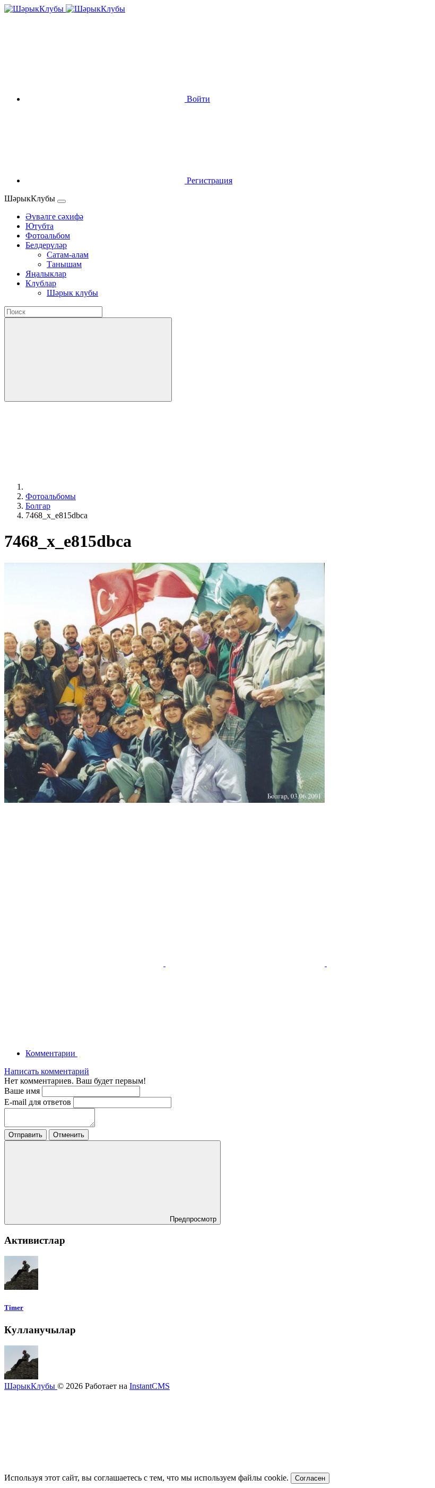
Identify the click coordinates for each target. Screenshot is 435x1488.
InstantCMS (149, 1385)
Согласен (310, 1478)
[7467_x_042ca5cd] (246, 963)
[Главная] (105, 486)
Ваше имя (23, 1090)
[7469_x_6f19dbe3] (85, 963)
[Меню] (61, 201)
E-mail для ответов (38, 1101)
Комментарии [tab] (51, 1053)
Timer (13, 1308)
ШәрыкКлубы (30, 1385)
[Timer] (21, 1286)
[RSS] (157, 1053)
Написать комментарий (46, 1071)
